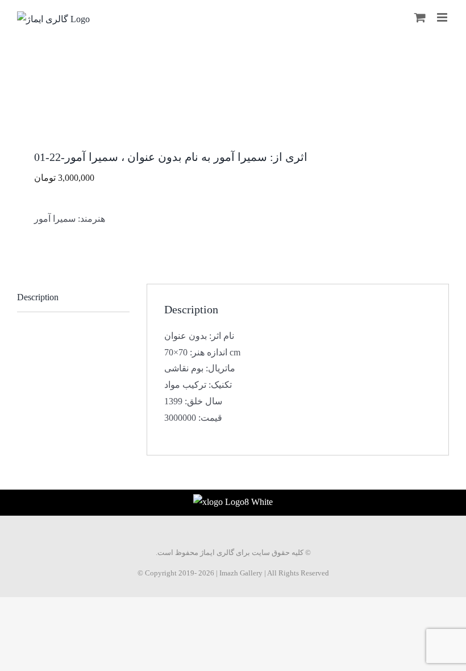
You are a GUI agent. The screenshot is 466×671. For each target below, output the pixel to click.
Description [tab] (38, 297)
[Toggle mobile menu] (443, 17)
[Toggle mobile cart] (420, 17)
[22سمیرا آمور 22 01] (233, 113)
